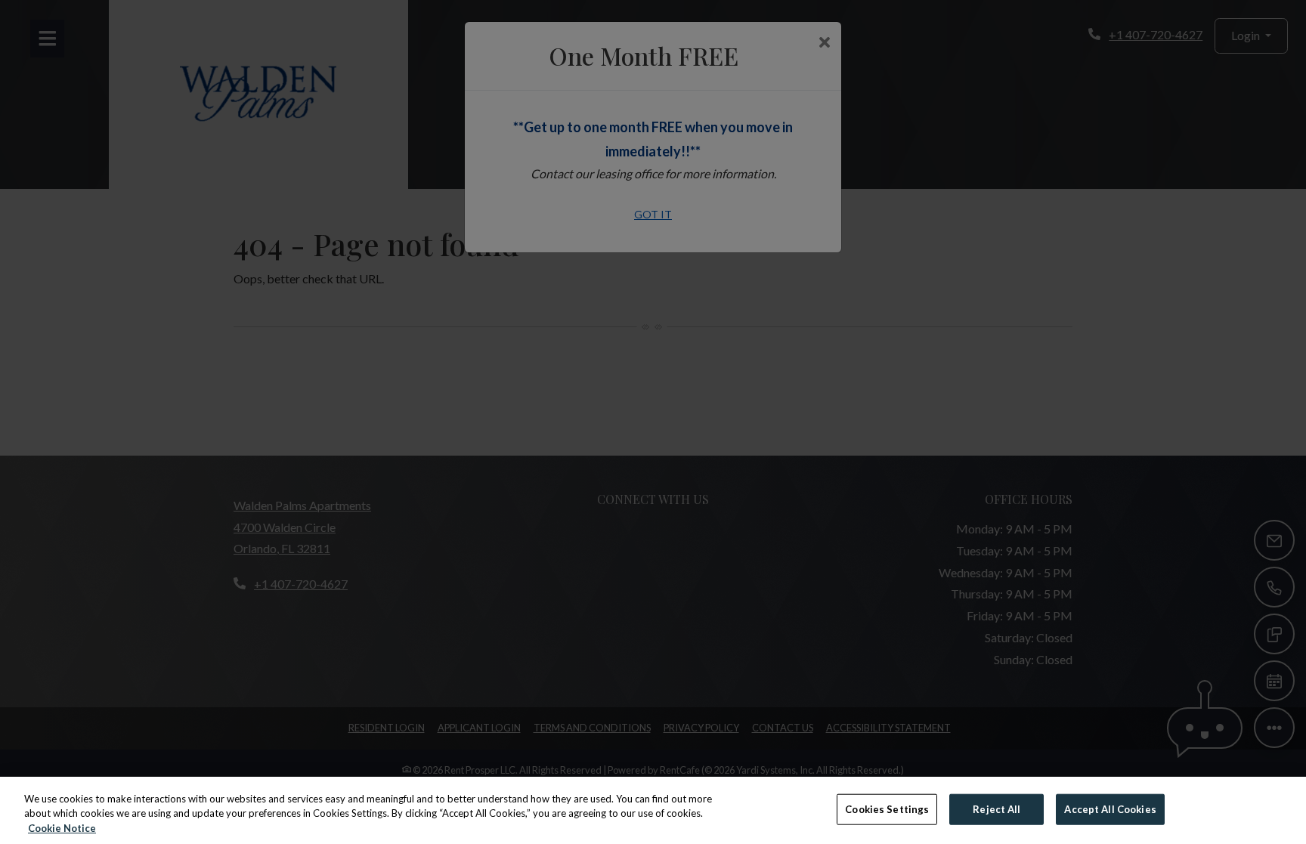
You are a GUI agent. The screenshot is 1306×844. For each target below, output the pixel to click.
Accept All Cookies (1110, 808)
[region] (653, 810)
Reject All (996, 808)
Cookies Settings (887, 808)
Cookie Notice (62, 828)
